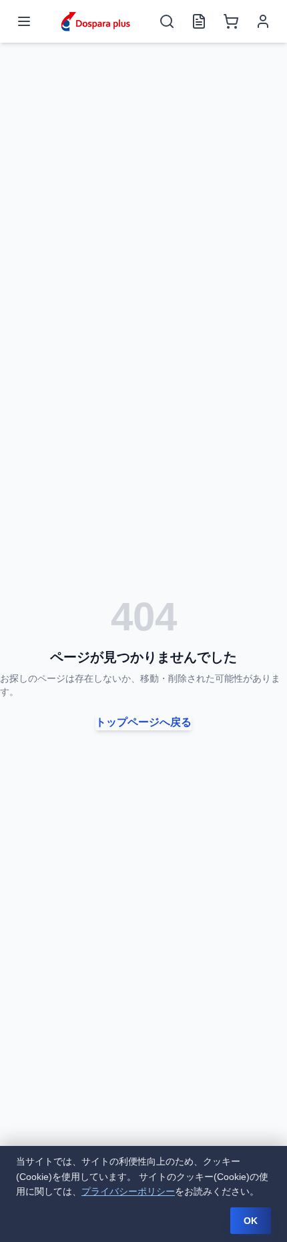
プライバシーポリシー (128, 1191)
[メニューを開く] (24, 21)
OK (251, 1220)
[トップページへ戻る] (95, 21)
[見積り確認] (199, 21)
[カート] (231, 21)
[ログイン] (263, 21)
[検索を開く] (167, 21)
